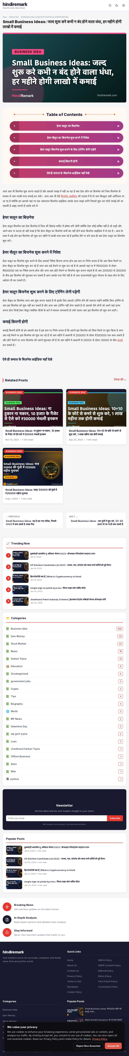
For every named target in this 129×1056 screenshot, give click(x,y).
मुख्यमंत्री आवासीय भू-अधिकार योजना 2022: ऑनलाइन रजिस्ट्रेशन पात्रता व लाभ (62, 553)
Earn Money (9, 1015)
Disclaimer (72, 986)
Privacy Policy (74, 976)
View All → (120, 379)
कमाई (120, 340)
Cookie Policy (74, 992)
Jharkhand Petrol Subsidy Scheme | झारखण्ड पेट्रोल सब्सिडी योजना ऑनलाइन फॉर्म (68, 599)
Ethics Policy (104, 976)
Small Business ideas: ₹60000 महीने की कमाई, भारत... (103, 1010)
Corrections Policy (108, 986)
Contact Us (73, 970)
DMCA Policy (105, 960)
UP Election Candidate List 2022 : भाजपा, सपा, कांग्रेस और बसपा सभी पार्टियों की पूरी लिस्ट (70, 565)
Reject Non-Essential (88, 1046)
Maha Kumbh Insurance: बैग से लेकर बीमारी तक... (103, 1021)
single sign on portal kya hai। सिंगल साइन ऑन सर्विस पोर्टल (58, 588)
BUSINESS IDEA (14, 392)
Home (5, 17)
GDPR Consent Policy (109, 965)
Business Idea (14, 17)
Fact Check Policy (107, 981)
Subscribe (115, 818)
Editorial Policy (105, 970)
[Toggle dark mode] (116, 5)
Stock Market (9, 1021)
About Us (72, 965)
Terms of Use (74, 981)
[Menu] (123, 5)
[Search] (110, 5)
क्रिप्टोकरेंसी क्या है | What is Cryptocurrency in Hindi (55, 576)
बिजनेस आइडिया (69, 196)
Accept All (113, 1046)
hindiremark (15, 4)
